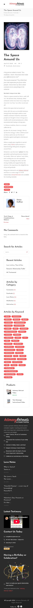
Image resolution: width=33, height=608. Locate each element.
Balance (8, 319)
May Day (15, 340)
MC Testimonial (11, 272)
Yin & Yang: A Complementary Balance (9, 218)
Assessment (16, 316)
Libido (18, 337)
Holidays (22, 331)
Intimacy (8, 334)
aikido (7, 184)
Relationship (9, 352)
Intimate (17, 334)
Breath (25, 319)
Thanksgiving (9, 368)
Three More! (25, 216)
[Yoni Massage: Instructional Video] (8, 401)
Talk (7, 365)
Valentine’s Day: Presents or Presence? (14, 499)
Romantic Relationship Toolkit (15, 268)
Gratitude (16, 12)
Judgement (9, 337)
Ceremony (8, 322)
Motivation (16, 66)
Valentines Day (10, 374)
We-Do (20, 374)
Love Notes (10, 297)
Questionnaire (10, 349)
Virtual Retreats (16, 174)
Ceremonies (10, 290)
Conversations (19, 325)
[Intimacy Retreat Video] (8, 393)
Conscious (8, 325)
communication (19, 322)
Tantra (13, 144)
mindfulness (8, 186)
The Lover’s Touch (10, 476)
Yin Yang (8, 377)
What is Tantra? (9, 467)
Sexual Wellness (10, 359)
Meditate (8, 343)
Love (25, 337)
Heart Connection (10, 331)
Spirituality (22, 359)
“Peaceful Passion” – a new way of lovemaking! (16, 487)
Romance (19, 352)
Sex (16, 355)
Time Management (11, 371)
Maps (7, 340)
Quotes (20, 349)
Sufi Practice (17, 362)
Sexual (23, 355)
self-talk (8, 355)
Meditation (10, 300)
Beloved (16, 319)
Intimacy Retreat (23, 170)
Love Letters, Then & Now (14, 265)
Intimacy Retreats (8, 12)
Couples (8, 328)
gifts (15, 328)
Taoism (22, 365)
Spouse (7, 362)
